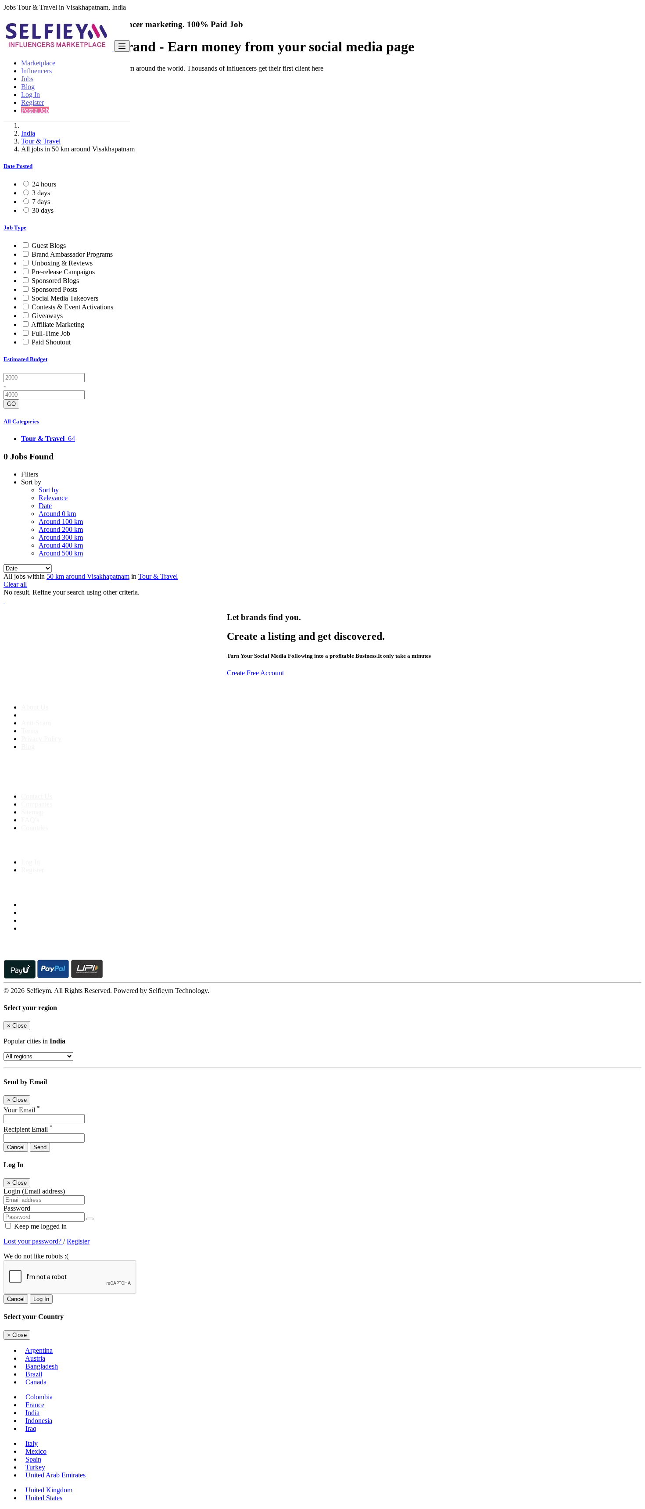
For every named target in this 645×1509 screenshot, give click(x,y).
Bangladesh (41, 1366)
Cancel (16, 1147)
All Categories (21, 421)
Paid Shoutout (51, 342)
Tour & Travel (41, 141)
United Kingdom (48, 1490)
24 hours (44, 184)
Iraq (30, 1428)
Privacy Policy (41, 738)
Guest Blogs (49, 245)
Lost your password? (33, 1241)
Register (32, 102)
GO (11, 404)
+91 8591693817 (70, 781)
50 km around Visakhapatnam (88, 576)
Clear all (15, 584)
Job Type (15, 227)
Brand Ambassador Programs (72, 254)
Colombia (39, 1397)
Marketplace (38, 63)
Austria (35, 1358)
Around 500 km (61, 553)
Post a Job (35, 110)
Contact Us (36, 796)
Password (17, 1208)
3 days (41, 193)
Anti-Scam (36, 723)
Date (45, 505)
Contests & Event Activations (72, 307)
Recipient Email (28, 1129)
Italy (31, 1443)
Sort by (49, 490)
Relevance (53, 498)
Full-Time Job (51, 333)
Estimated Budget (25, 359)
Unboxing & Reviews (62, 263)
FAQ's (30, 820)
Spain (33, 1459)
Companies (36, 804)
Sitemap (32, 812)
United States (43, 1498)
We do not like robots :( (36, 1256)
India (28, 133)
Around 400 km (61, 545)
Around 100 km (61, 521)
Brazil (33, 1374)
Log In (30, 94)
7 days (41, 201)
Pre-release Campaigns (63, 272)
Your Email (22, 1110)
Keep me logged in (39, 1226)
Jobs (27, 78)
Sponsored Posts (54, 289)
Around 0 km (57, 513)
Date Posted (18, 166)
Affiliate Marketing (57, 324)
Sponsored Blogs (55, 280)
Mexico (36, 1451)
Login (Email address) (34, 1191)
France (34, 1405)
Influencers (36, 71)
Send (40, 1147)
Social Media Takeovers (65, 298)
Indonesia (38, 1420)
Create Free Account (255, 673)
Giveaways (47, 315)
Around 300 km (61, 537)
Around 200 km (61, 529)
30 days (43, 210)
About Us (34, 707)
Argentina (39, 1350)
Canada (36, 1382)
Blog (28, 86)
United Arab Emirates (55, 1475)
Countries (34, 828)
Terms (29, 731)
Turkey (35, 1467)
